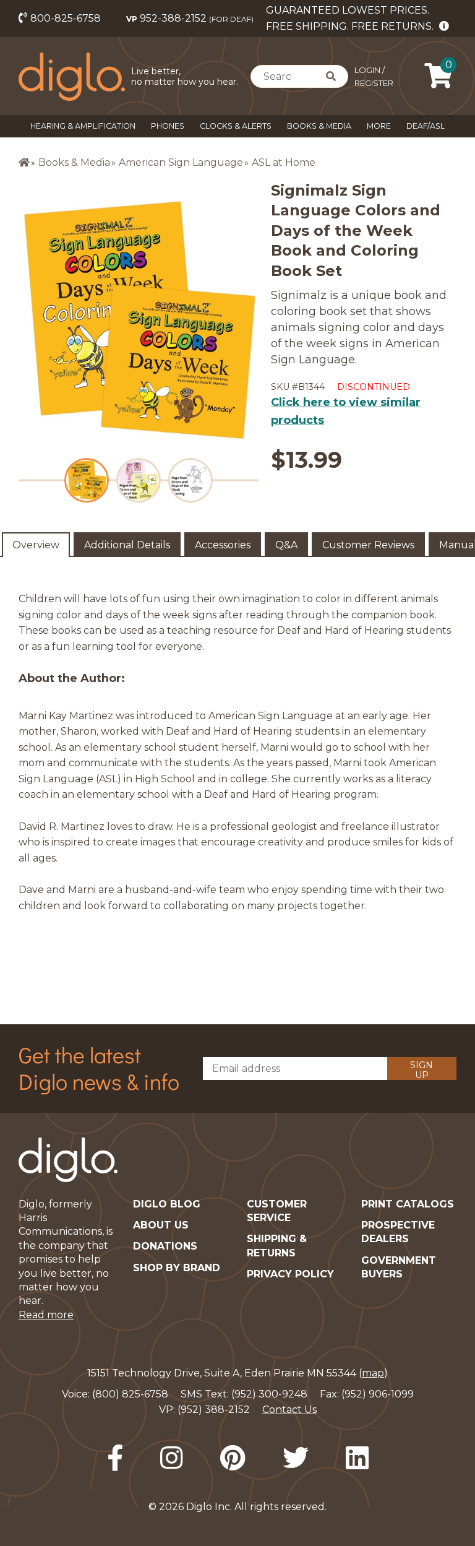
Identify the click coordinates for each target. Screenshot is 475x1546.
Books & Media (319, 126)
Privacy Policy (290, 1274)
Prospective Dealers (398, 1232)
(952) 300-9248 (269, 1394)
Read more (46, 1315)
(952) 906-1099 (377, 1394)
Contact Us (289, 1409)
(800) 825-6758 (130, 1394)
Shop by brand (176, 1268)
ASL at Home (283, 162)
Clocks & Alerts (236, 126)
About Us (161, 1225)
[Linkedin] (357, 1458)
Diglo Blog (166, 1204)
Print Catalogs (407, 1204)
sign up (421, 1070)
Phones (167, 126)
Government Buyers (398, 1267)
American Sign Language (181, 162)
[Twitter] (296, 1458)
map (373, 1373)
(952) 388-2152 (214, 1409)
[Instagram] (171, 1458)
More (379, 126)
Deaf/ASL (425, 126)
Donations (165, 1246)
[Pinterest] (233, 1458)
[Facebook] (115, 1458)
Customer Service (277, 1211)
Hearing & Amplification (82, 126)
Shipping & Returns (277, 1245)
